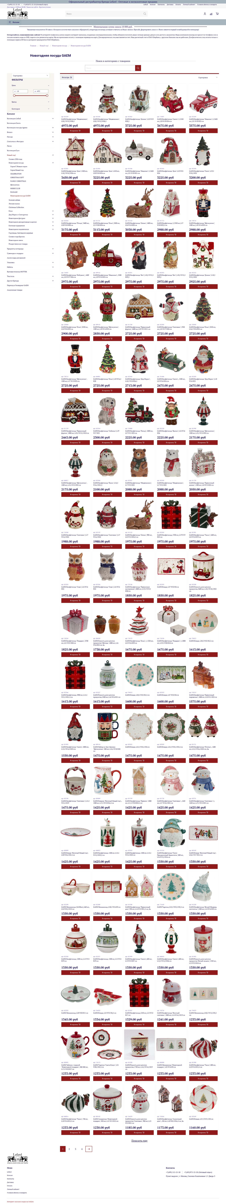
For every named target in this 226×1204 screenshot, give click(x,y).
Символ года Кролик (17, 236)
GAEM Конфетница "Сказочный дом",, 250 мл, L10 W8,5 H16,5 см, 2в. (170, 1120)
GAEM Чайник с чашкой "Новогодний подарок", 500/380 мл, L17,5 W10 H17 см (74, 1067)
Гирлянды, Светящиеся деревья (21, 233)
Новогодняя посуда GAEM (20, 196)
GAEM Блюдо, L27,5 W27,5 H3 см (201, 1119)
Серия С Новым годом (18, 166)
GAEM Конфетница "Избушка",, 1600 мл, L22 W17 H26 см (75, 276)
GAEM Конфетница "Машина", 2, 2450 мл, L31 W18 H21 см (139, 172)
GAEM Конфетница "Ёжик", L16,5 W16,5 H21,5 (105, 484)
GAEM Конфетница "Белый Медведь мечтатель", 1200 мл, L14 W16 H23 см (203, 908)
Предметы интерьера (15, 249)
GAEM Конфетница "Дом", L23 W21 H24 (170, 172)
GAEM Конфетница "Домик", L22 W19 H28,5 (139, 120)
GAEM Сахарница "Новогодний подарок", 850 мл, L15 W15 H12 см (105, 1120)
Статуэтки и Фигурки (15, 141)
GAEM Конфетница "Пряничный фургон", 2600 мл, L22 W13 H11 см (137, 328)
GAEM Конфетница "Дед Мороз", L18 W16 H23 (203, 380)
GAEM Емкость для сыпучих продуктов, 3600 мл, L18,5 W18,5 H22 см (202, 589)
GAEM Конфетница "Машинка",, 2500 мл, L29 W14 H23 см (107, 276)
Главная (33, 46)
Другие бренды (13, 281)
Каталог (153, 5)
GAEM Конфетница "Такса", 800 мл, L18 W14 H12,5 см (202, 1066)
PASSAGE (13, 192)
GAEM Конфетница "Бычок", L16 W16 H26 (171, 432)
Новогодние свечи (16, 240)
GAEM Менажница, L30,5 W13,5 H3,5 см (203, 1014)
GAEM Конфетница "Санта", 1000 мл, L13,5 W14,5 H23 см (75, 748)
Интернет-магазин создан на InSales (20, 1202)
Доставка (170, 5)
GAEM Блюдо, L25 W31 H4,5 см (104, 1013)
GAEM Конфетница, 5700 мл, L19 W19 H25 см (171, 536)
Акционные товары (14, 290)
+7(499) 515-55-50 (13, 5)
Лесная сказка (14, 203)
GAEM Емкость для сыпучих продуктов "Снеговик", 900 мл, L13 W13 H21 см (138, 1121)
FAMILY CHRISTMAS (18, 181)
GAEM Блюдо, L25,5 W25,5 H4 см (137, 747)
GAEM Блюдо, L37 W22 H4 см (168, 587)
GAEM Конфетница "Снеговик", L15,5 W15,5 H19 (75, 802)
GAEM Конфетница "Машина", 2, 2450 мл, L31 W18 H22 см (203, 120)
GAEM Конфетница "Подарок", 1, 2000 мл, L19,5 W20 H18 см (171, 642)
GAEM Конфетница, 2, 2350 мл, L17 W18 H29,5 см (170, 224)
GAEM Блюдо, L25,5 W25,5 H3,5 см (170, 747)
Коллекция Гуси (13, 150)
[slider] (14, 95)
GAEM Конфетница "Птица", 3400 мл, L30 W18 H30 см (75, 224)
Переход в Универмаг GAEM (17, 285)
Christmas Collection (16, 207)
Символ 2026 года (15, 159)
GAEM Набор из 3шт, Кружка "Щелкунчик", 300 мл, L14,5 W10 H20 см (106, 749)
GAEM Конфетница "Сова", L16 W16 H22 (74, 588)
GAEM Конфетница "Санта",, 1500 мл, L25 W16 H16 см (171, 380)
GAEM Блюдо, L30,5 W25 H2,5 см (201, 641)
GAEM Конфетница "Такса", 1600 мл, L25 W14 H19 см (203, 536)
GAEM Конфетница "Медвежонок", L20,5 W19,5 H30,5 (74, 120)
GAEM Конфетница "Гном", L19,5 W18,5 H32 (201, 172)
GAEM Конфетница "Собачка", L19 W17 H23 (106, 432)
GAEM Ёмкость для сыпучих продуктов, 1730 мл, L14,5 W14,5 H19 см (139, 1067)
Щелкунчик (14, 185)
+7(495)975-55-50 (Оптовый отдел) (35, 5)
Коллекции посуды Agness (17, 127)
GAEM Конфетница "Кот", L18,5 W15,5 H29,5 (139, 276)
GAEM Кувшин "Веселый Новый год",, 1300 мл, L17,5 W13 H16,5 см (107, 802)
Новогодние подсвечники (19, 229)
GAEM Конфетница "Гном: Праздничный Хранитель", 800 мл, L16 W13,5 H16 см (170, 855)
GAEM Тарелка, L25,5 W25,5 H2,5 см (170, 907)
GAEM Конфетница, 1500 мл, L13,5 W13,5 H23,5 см (106, 854)
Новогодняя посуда (59, 46)
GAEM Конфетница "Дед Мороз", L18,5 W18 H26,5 (137, 380)
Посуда (10, 137)
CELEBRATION (15, 174)
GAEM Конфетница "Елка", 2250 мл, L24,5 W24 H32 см (202, 328)
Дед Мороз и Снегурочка (18, 214)
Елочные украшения (17, 225)
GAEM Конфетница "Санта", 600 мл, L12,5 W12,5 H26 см (170, 960)
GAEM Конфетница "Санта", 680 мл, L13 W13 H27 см (138, 960)
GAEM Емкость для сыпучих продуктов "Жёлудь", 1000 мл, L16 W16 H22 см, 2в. (105, 643)
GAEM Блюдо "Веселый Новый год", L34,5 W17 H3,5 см (202, 854)
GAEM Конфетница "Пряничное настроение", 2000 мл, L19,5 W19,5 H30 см (138, 589)
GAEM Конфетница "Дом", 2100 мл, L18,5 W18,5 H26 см (74, 172)
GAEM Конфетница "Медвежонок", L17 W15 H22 (138, 484)
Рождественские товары (18, 244)
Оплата (178, 5)
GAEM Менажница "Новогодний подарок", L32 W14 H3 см (169, 1066)
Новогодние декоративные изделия (22, 222)
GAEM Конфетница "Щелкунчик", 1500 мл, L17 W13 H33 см (74, 380)
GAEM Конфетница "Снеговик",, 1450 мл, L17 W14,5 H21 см (171, 802)
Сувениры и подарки (15, 253)
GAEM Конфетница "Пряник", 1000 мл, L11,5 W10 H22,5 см (138, 802)
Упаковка (10, 262)
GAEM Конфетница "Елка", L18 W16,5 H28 (107, 380)
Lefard (145, 5)
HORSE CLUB (15, 188)
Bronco (9, 132)
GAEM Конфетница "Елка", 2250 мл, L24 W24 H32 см (74, 328)
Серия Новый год (17, 170)
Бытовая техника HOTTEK (17, 272)
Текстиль (10, 276)
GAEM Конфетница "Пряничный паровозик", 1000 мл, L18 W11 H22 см (203, 696)
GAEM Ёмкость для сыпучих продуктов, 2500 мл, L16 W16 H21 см (106, 696)
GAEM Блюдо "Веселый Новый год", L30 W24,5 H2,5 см (74, 854)
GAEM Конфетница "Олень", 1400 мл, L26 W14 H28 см (139, 224)
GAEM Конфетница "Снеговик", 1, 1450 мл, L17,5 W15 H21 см (202, 802)
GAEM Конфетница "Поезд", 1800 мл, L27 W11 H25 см (139, 432)
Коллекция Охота (13, 123)
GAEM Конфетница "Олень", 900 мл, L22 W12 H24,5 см (138, 536)
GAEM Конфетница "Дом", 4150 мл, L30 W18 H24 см (106, 172)
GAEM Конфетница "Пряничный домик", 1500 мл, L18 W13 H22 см (201, 484)
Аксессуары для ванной (16, 258)
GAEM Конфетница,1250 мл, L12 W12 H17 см (139, 1014)
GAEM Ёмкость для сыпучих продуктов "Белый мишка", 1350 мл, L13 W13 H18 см (202, 961)
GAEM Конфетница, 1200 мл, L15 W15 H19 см (75, 960)
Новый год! (44, 46)
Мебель (10, 267)
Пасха (9, 146)
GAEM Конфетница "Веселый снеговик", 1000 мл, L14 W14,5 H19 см (171, 1014)
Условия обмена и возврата (207, 5)
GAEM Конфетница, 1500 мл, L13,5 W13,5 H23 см (138, 854)
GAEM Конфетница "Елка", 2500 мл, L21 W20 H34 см (106, 224)
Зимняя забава (14, 200)
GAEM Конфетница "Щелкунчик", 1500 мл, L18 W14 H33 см (202, 224)
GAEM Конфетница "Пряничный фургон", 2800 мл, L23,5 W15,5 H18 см (75, 432)
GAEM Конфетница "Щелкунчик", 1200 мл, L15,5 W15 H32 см (202, 432)
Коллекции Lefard (14, 118)
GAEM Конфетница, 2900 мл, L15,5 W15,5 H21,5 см (74, 696)
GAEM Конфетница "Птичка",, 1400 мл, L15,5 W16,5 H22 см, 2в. (202, 748)
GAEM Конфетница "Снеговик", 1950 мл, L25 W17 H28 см (171, 328)
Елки (11, 211)
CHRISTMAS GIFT (17, 177)
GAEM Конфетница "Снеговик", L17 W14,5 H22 (74, 536)
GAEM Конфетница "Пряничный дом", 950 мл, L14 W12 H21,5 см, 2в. (138, 908)
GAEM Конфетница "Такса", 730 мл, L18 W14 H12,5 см (74, 1120)
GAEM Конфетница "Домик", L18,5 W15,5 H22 (202, 276)
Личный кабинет (189, 5)
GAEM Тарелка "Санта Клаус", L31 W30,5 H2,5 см (106, 1066)
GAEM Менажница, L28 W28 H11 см (74, 1013)
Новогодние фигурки (17, 218)
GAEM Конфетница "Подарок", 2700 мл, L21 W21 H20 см (74, 642)
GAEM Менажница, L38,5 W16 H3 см (106, 907)
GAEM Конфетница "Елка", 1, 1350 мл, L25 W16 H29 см (139, 642)
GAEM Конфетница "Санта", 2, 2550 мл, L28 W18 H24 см (170, 120)
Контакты (161, 5)
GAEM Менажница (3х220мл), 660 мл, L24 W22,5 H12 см (75, 908)
